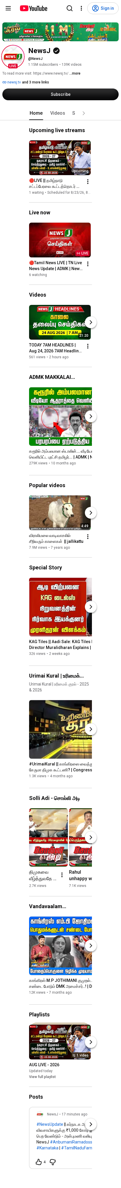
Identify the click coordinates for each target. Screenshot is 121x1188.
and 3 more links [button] (35, 82)
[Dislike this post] (52, 1162)
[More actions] (88, 182)
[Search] (69, 8)
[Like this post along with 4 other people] (38, 1162)
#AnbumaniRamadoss (71, 1142)
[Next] (91, 322)
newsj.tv (13, 82)
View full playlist (42, 1077)
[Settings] (81, 8)
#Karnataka (47, 1148)
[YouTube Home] (33, 8)
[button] (12, 56)
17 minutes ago (74, 1114)
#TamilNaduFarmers (80, 1148)
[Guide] (8, 8)
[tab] (36, 113)
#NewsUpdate (49, 1124)
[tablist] (60, 113)
